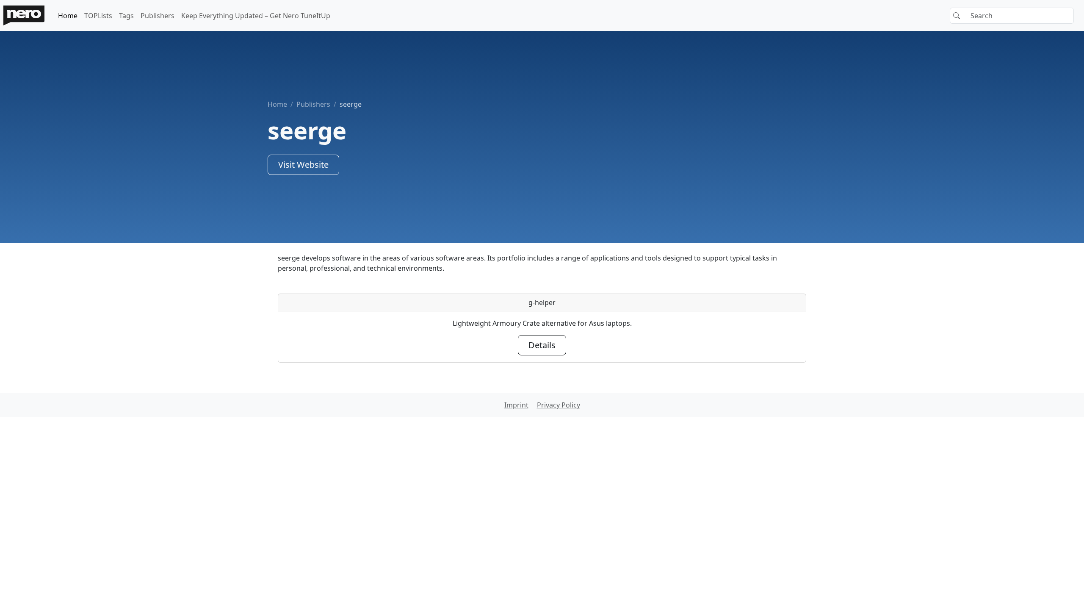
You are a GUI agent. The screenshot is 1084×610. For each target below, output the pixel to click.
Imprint (516, 405)
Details (542, 345)
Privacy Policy (558, 405)
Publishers (157, 15)
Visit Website (303, 164)
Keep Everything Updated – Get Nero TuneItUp (255, 15)
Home (67, 15)
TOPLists (98, 15)
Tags (126, 15)
